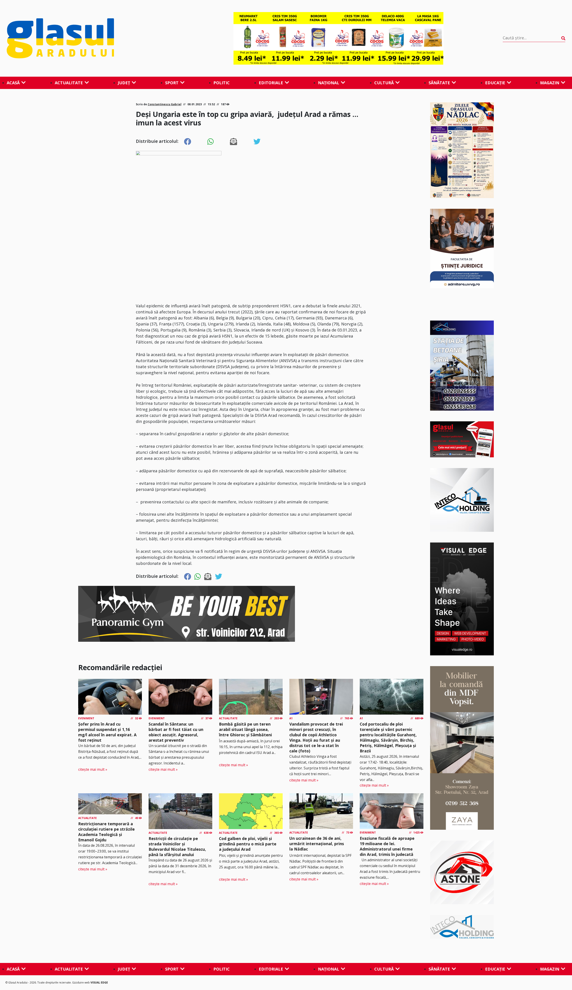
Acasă (13, 82)
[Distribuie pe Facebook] (187, 142)
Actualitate (69, 82)
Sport (172, 82)
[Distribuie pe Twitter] (257, 142)
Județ (124, 82)
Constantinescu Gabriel (164, 104)
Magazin (549, 82)
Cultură (384, 82)
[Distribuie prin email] (233, 142)
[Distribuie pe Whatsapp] (210, 142)
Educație (495, 82)
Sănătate (439, 82)
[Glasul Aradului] (90, 38)
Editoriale (271, 82)
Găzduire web (81, 982)
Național (328, 82)
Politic (221, 82)
